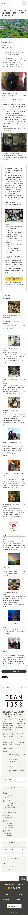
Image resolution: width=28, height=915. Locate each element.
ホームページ (9, 779)
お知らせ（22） (10, 795)
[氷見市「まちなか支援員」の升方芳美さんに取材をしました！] (14, 307)
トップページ (4, 894)
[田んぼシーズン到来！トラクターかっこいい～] (14, 434)
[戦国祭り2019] (14, 643)
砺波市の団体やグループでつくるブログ (14, 885)
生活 (11, 47)
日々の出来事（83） (11, 827)
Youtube (6, 869)
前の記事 (6, 687)
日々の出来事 (5, 47)
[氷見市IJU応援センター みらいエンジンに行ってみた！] (14, 465)
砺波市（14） (10, 833)
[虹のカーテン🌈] (14, 559)
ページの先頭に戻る (23, 879)
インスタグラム (8, 866)
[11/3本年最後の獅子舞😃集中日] (14, 585)
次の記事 (21, 687)
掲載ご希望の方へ (5, 899)
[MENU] (24, 3)
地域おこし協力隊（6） (12, 807)
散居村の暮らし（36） (12, 825)
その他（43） (8, 793)
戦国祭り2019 (6, 651)
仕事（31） (7, 801)
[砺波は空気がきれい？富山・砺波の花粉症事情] (14, 497)
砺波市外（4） (10, 835)
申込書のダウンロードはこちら (14, 278)
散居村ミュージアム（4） (13, 812)
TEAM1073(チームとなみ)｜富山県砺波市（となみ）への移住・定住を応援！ (13, 13)
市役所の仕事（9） (11, 810)
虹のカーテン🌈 (6, 567)
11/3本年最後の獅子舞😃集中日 (10, 592)
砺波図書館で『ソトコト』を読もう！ (11, 411)
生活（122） (8, 821)
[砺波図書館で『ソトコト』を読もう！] (14, 403)
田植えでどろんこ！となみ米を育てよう (12, 348)
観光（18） (7, 831)
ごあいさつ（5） (10, 798)
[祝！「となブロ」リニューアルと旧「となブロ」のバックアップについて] (14, 528)
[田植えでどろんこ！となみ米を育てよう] (14, 340)
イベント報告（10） (11, 803)
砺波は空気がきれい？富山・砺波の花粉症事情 (14, 504)
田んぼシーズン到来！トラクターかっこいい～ (13, 442)
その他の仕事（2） (11, 805)
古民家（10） (10, 823)
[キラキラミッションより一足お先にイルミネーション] (14, 616)
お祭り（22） (10, 817)
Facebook (6, 864)
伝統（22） (7, 815)
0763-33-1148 (9, 284)
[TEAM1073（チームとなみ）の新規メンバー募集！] (14, 372)
